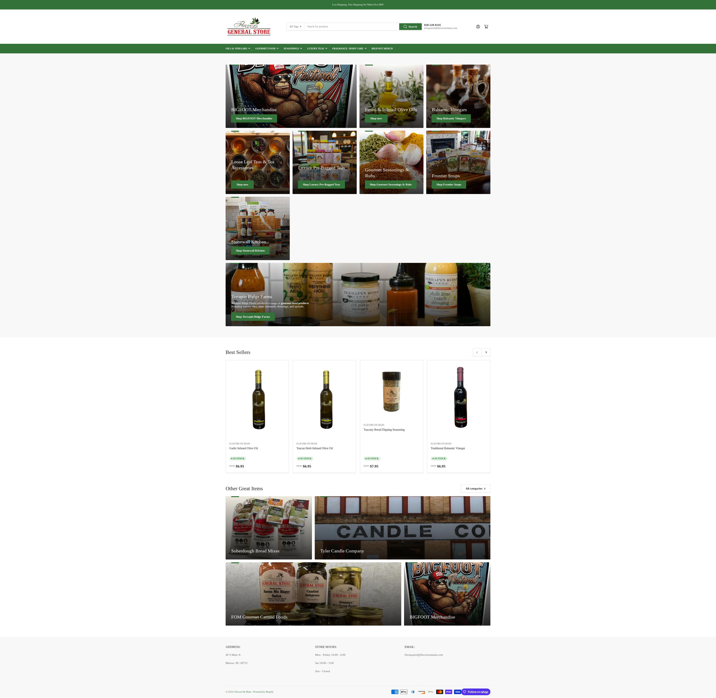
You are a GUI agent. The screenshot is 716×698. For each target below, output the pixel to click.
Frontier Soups (446, 175)
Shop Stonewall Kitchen (250, 250)
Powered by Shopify (263, 691)
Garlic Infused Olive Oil (243, 448)
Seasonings (291, 48)
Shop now (376, 118)
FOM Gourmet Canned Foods (259, 616)
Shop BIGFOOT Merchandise (254, 118)
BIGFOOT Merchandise (254, 109)
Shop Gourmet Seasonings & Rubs (391, 184)
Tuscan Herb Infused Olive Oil (314, 448)
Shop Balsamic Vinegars (451, 118)
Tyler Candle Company (342, 550)
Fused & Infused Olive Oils (391, 109)
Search (413, 26)
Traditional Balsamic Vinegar (448, 448)
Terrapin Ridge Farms (251, 296)
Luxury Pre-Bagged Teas (321, 167)
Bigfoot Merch (382, 48)
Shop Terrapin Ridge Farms (253, 316)
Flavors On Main (239, 443)
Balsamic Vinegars (449, 109)
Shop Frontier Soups (448, 184)
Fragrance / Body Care (347, 48)
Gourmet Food (265, 48)
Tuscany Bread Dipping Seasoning (384, 429)
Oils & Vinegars (236, 48)
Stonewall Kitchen (248, 241)
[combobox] (363, 27)
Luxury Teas (315, 48)
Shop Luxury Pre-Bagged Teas (321, 184)
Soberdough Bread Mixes (255, 550)
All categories (474, 488)
